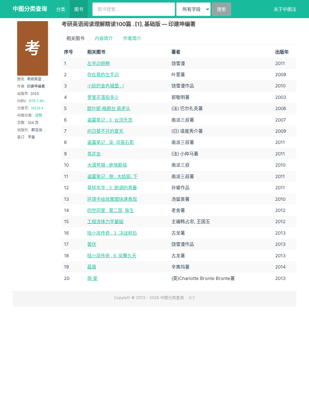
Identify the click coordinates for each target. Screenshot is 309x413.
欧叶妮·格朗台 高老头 (108, 108)
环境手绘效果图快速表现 (112, 199)
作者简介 (132, 38)
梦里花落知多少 (103, 97)
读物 (38, 115)
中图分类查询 (30, 8)
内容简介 (104, 38)
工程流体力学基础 (105, 221)
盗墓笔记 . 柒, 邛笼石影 (110, 142)
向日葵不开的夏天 (105, 131)
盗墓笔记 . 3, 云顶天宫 (109, 120)
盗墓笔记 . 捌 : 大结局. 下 (112, 176)
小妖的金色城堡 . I (105, 86)
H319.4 (37, 108)
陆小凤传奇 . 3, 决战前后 (112, 233)
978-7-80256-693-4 (45, 101)
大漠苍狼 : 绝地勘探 (107, 165)
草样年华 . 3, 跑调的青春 (112, 187)
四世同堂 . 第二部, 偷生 (110, 210)
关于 (192, 298)
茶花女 (94, 154)
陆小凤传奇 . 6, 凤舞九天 (111, 256)
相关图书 (75, 38)
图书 (78, 9)
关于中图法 (285, 9)
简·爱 (92, 278)
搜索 (221, 9)
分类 (60, 9)
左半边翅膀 (98, 63)
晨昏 (91, 267)
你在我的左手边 (103, 74)
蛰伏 (91, 244)
